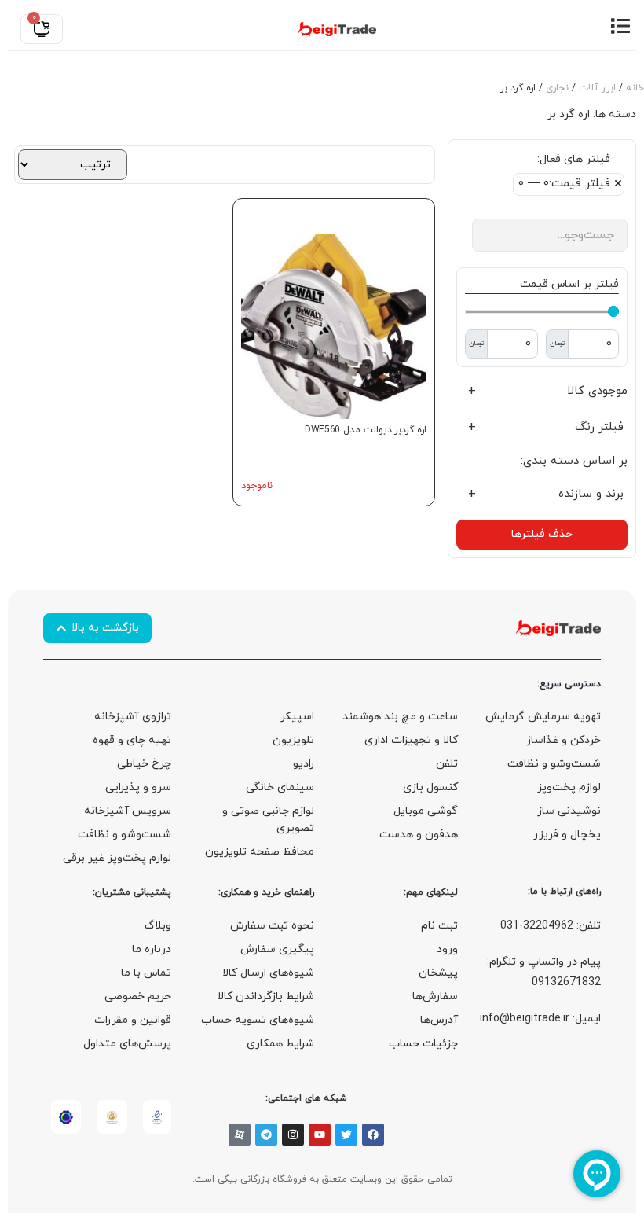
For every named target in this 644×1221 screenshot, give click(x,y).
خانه (635, 88)
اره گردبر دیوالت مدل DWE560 (365, 430)
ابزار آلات (597, 88)
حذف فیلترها (542, 534)
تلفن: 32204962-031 (550, 925)
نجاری (557, 88)
